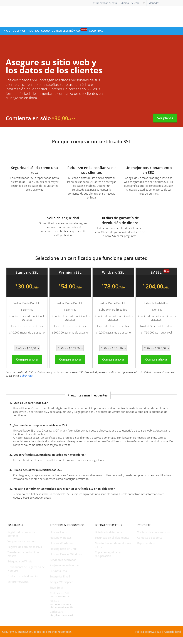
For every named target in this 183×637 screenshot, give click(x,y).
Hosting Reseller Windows (66, 554)
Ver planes (165, 118)
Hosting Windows (60, 537)
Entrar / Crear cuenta (104, 3)
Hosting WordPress (61, 543)
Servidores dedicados (63, 560)
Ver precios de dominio (22, 541)
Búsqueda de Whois (20, 561)
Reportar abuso (146, 543)
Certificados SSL (59, 593)
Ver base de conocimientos (153, 532)
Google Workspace (61, 582)
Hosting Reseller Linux (63, 548)
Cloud (45, 30)
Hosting (33, 30)
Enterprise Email (60, 576)
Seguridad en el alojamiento (112, 537)
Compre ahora (27, 359)
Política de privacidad (148, 631)
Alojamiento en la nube (64, 565)
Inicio (7, 30)
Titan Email (56, 587)
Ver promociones (18, 581)
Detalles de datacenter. (109, 532)
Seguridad (96, 30)
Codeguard (56, 611)
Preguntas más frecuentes (88, 395)
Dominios (19, 30)
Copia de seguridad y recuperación (108, 554)
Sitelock (54, 601)
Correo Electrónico (69, 30)
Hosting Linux (58, 532)
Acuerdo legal (172, 631)
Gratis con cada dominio (23, 576)
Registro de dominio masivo (25, 546)
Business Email (59, 571)
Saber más (26, 375)
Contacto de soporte (149, 537)
